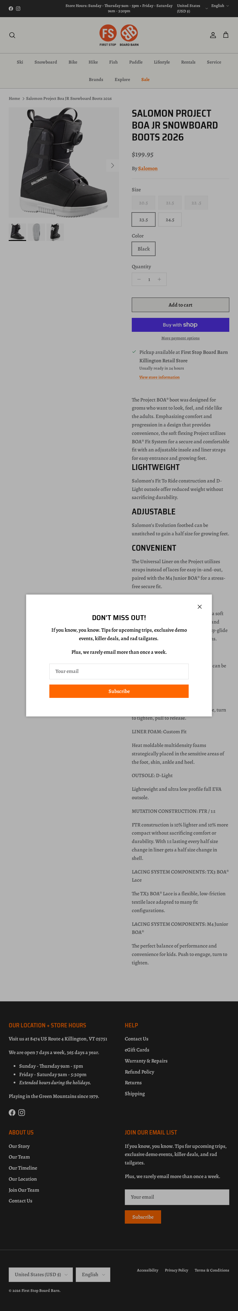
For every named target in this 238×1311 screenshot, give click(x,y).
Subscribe (119, 691)
